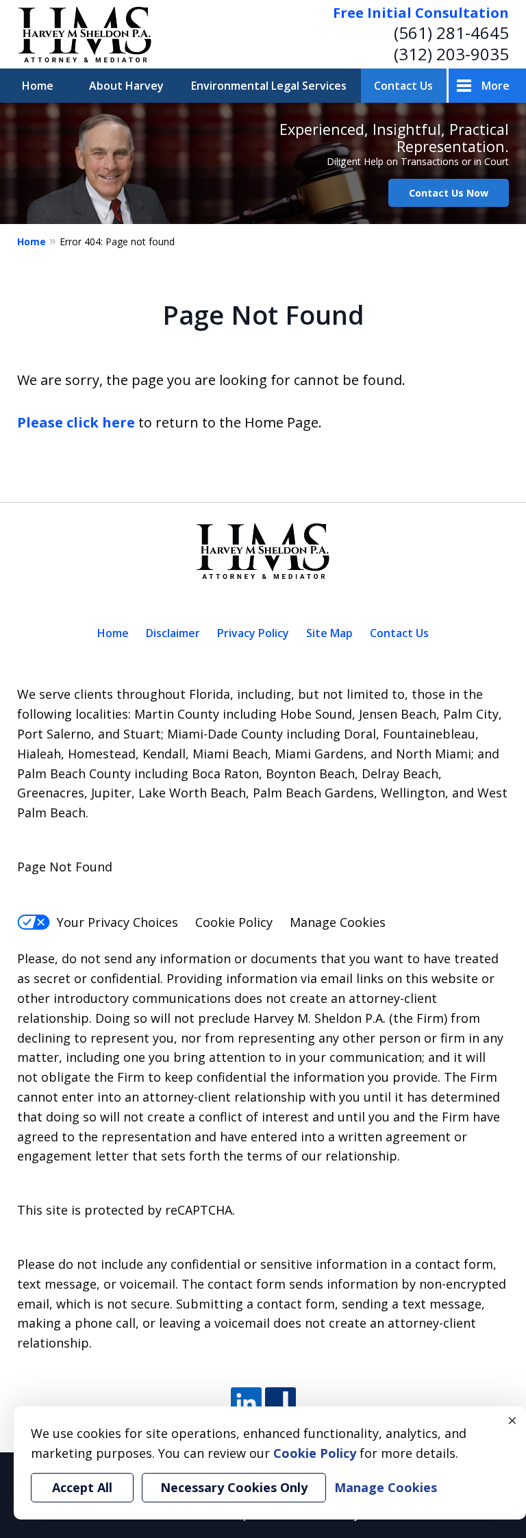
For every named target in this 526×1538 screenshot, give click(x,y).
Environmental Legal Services (269, 85)
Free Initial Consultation (421, 12)
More (495, 85)
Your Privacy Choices (117, 922)
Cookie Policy (234, 922)
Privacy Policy (253, 633)
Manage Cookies (338, 922)
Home (37, 85)
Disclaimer (173, 633)
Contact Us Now (448, 192)
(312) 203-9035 (451, 53)
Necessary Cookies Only (234, 1487)
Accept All (82, 1487)
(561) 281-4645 (451, 32)
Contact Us (403, 85)
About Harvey (126, 85)
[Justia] (280, 1402)
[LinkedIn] (246, 1402)
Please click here (76, 422)
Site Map (329, 633)
